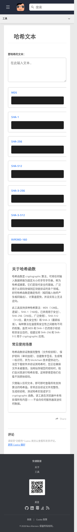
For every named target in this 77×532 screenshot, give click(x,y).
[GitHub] (27, 508)
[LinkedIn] (32, 508)
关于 (37, 467)
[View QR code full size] (37, 487)
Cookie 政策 (41, 519)
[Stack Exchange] (37, 508)
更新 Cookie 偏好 (16, 445)
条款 (29, 519)
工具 (37, 472)
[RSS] (47, 508)
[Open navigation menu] (8, 7)
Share (63, 419)
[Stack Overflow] (42, 508)
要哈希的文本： (17, 54)
